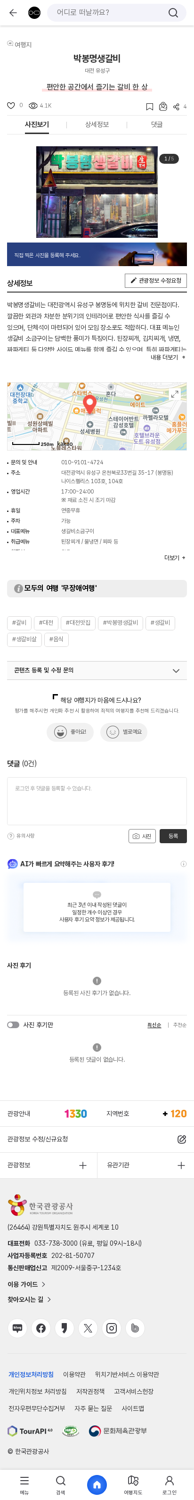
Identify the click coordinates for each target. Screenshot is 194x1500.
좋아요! (78, 732)
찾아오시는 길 (25, 1299)
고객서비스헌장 (134, 1391)
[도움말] (11, 836)
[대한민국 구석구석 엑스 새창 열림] (88, 1328)
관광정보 (19, 1165)
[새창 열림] (30, 1431)
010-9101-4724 (82, 462)
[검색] (173, 12)
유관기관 (118, 1165)
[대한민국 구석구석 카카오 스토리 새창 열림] (64, 1328)
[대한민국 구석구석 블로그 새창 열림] (17, 1328)
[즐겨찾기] (146, 106)
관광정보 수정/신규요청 (38, 1139)
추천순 (180, 1025)
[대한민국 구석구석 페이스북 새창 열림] (41, 1328)
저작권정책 (90, 1391)
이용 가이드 (23, 1284)
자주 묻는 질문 (93, 1408)
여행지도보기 (175, 394)
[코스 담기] (160, 106)
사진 (146, 836)
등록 (173, 836)
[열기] (176, 671)
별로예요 (132, 732)
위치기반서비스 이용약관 (127, 1374)
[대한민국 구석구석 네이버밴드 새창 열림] (135, 1328)
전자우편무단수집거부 (36, 1408)
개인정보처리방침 (31, 1374)
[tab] (24, 1485)
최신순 (154, 1025)
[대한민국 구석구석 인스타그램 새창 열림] (111, 1328)
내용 (164, 357)
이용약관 (74, 1374)
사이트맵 (132, 1408)
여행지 (23, 45)
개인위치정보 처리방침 (37, 1391)
